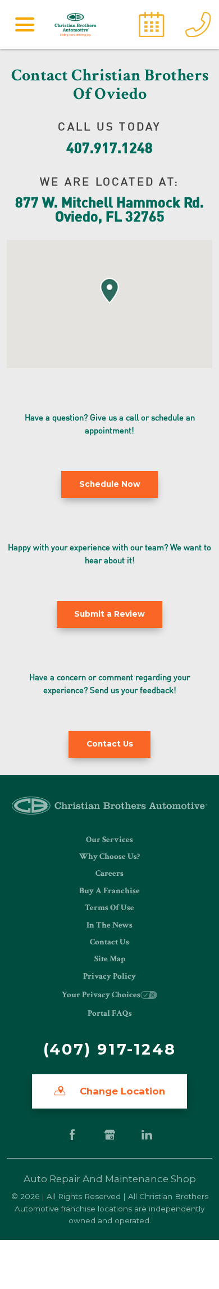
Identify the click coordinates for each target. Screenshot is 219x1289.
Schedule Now (109, 484)
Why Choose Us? (109, 856)
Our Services (109, 839)
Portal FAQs (110, 1013)
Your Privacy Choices (101, 994)
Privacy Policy (109, 976)
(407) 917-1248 (109, 1049)
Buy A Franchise (109, 890)
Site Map (109, 958)
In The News (109, 925)
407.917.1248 (109, 147)
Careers (109, 873)
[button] (109, 291)
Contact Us (109, 942)
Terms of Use (109, 907)
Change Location (121, 1091)
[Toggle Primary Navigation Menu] (24, 24)
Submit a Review (109, 613)
